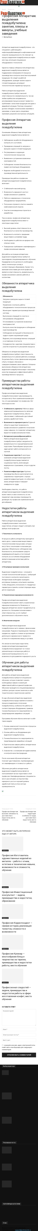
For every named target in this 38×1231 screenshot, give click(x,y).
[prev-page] (2, 1003)
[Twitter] (14, 41)
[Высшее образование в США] (19, 1167)
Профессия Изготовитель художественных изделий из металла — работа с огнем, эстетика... (16, 1105)
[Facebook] (10, 41)
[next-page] (3, 1003)
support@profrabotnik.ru (23, 1230)
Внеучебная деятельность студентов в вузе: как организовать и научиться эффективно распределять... (16, 1081)
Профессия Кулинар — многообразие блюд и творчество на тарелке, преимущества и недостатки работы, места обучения (17, 959)
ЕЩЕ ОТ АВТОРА (9, 834)
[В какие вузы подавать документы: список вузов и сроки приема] (19, 1184)
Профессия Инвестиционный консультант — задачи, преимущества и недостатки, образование (16, 1130)
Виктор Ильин (8, 37)
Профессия (5, 850)
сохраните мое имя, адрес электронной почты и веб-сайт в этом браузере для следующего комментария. (18, 1047)
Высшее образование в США (15, 1173)
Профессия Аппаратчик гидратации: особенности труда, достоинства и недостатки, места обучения (28, 817)
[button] (3, 8)
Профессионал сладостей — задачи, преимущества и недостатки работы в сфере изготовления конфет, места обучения (17, 993)
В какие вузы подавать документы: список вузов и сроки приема (18, 1192)
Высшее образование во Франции (18, 1156)
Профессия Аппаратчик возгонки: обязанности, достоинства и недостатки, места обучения (10, 816)
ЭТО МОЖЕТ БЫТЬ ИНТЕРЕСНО (16, 831)
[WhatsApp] (23, 41)
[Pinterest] (19, 41)
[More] (28, 41)
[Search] (35, 2)
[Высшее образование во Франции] (19, 1150)
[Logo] (0, 15)
